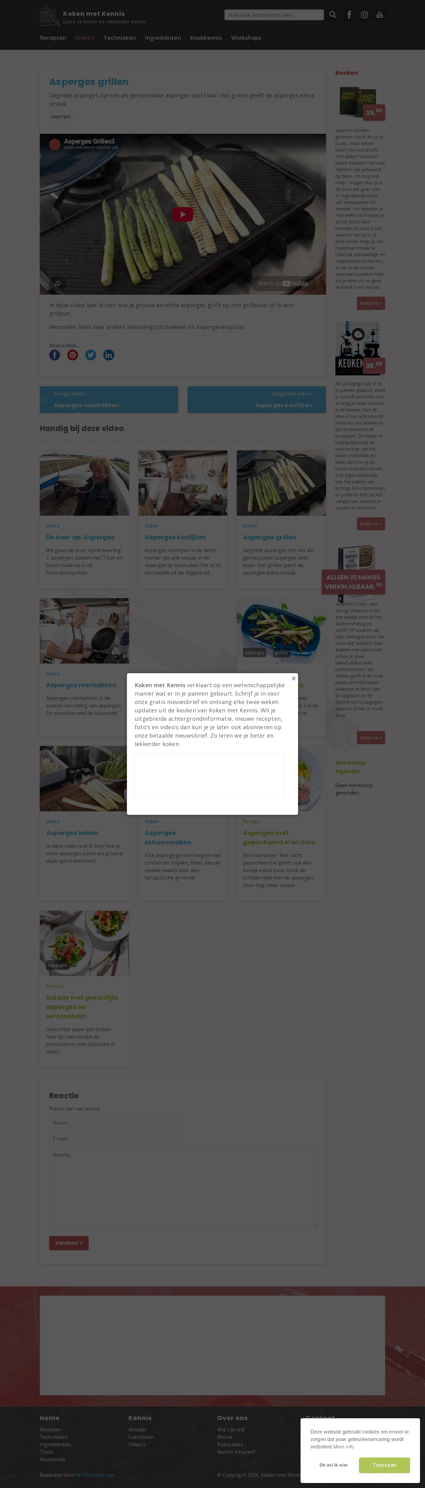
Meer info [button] (343, 1446)
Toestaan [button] (384, 1465)
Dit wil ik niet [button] (334, 1464)
